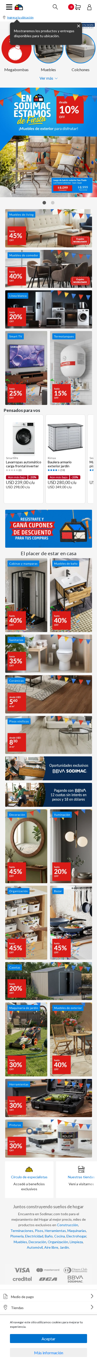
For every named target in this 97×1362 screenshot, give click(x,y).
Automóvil (35, 1247)
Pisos (39, 1230)
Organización (58, 1242)
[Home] (19, 6)
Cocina (59, 1236)
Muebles (20, 1242)
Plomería (17, 1236)
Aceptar (48, 1338)
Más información (48, 1352)
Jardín (64, 1247)
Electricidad (34, 1236)
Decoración (37, 1242)
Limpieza (76, 1242)
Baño (49, 1236)
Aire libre (51, 1247)
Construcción (67, 1225)
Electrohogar (76, 1236)
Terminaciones (21, 1230)
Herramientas (55, 1230)
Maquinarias (76, 1230)
